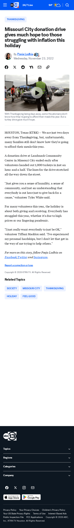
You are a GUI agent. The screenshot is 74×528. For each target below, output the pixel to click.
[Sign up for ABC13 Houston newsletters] (32, 487)
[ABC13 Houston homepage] (14, 5)
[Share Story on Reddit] (23, 67)
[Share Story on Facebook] (6, 67)
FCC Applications (34, 517)
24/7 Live (27, 5)
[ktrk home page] (10, 436)
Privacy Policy (9, 510)
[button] (5, 4)
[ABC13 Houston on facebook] (6, 487)
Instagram (40, 257)
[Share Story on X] (15, 67)
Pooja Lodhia (25, 54)
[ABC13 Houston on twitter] (15, 487)
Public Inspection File (13, 517)
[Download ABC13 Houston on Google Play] (31, 497)
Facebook (11, 257)
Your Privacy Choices (29, 510)
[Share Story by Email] (39, 67)
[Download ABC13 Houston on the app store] (11, 497)
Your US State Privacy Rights (16, 514)
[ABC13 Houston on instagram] (24, 487)
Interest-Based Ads (57, 514)
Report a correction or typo (19, 265)
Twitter (22, 257)
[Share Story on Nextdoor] (31, 67)
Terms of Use (39, 514)
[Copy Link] (48, 67)
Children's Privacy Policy (53, 510)
